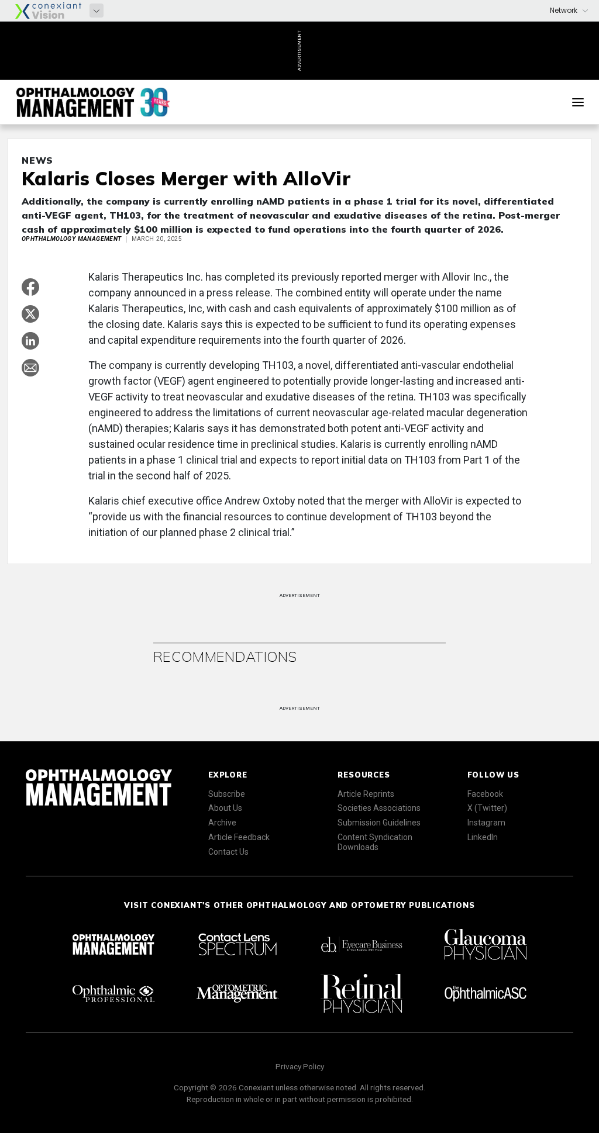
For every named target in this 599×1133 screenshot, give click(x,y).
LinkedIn (482, 837)
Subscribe (226, 794)
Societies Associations (379, 808)
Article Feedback (239, 837)
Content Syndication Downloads (375, 842)
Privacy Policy (300, 1066)
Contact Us (228, 851)
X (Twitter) (487, 808)
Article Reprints (366, 794)
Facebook (485, 794)
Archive (222, 822)
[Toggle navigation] (578, 102)
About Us (225, 808)
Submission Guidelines (379, 822)
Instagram (486, 822)
